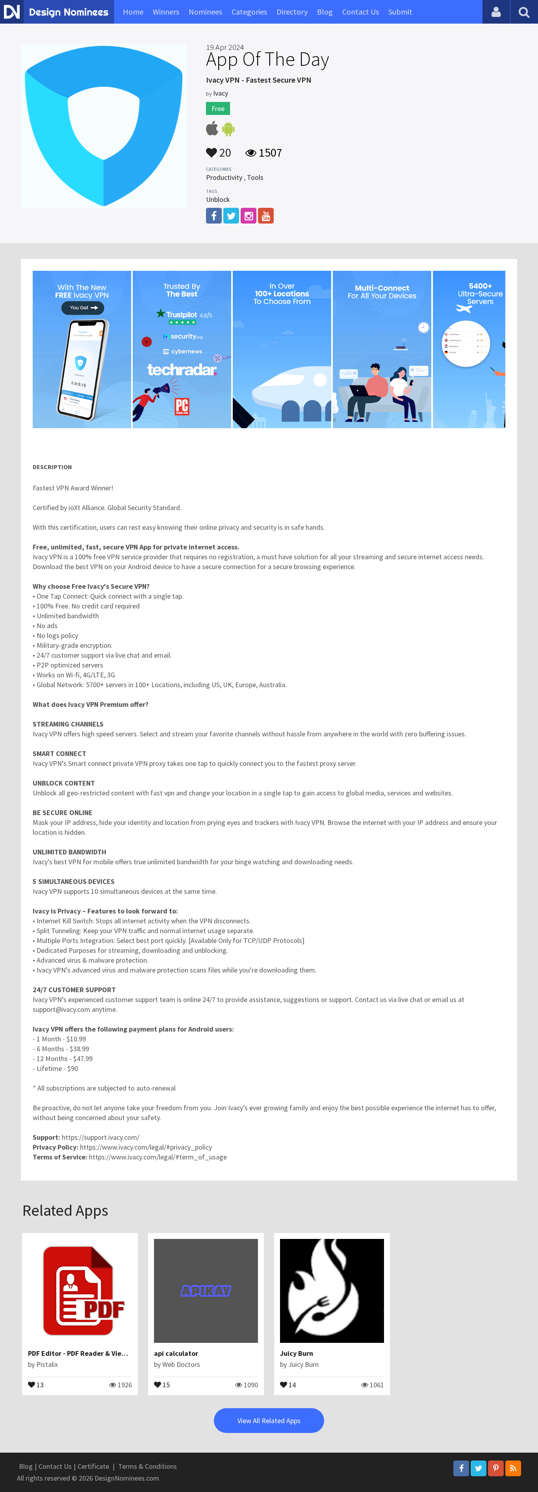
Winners (166, 12)
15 (165, 1384)
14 (291, 1384)
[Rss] (513, 1468)
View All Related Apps (269, 1420)
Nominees (205, 12)
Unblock (218, 199)
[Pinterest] (496, 1468)
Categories (249, 12)
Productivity (224, 177)
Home (133, 12)
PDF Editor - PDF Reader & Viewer (81, 1353)
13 (39, 1384)
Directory (292, 12)
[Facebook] (461, 1468)
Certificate (93, 1466)
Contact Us (360, 12)
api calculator (176, 1353)
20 (224, 149)
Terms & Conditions (147, 1466)
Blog (325, 12)
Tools (255, 177)
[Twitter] (478, 1468)
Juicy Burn (296, 1353)
